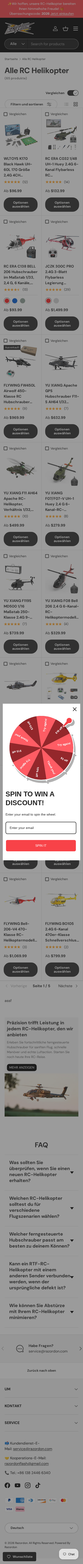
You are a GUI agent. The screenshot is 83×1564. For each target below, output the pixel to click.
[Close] (74, 709)
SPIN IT (41, 845)
